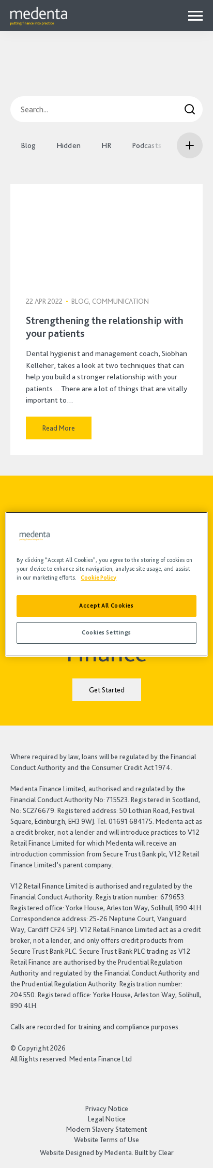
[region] (106, 583)
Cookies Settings (106, 632)
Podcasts (146, 145)
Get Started (107, 690)
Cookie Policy (98, 577)
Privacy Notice (106, 1108)
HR (106, 145)
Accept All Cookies (106, 605)
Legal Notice (107, 1119)
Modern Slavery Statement (106, 1129)
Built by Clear (154, 1152)
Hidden (68, 145)
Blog (28, 145)
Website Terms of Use (106, 1139)
